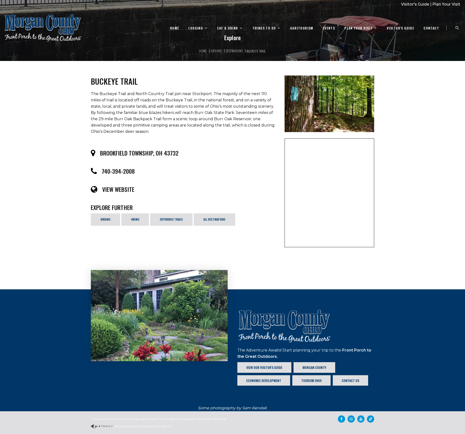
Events (329, 28)
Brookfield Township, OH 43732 (139, 153)
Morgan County (314, 367)
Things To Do (264, 28)
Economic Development (263, 380)
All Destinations (214, 219)
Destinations (234, 50)
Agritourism (301, 28)
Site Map (221, 419)
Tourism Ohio (311, 380)
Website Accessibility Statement (190, 419)
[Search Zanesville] (457, 28)
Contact (431, 28)
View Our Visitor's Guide (264, 367)
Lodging (195, 28)
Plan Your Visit (446, 4)
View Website (118, 189)
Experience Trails (171, 219)
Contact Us (350, 380)
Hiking (135, 219)
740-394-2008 (118, 171)
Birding (105, 219)
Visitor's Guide (415, 4)
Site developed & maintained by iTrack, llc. (143, 426)
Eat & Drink (227, 28)
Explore (216, 50)
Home (174, 28)
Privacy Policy (156, 419)
